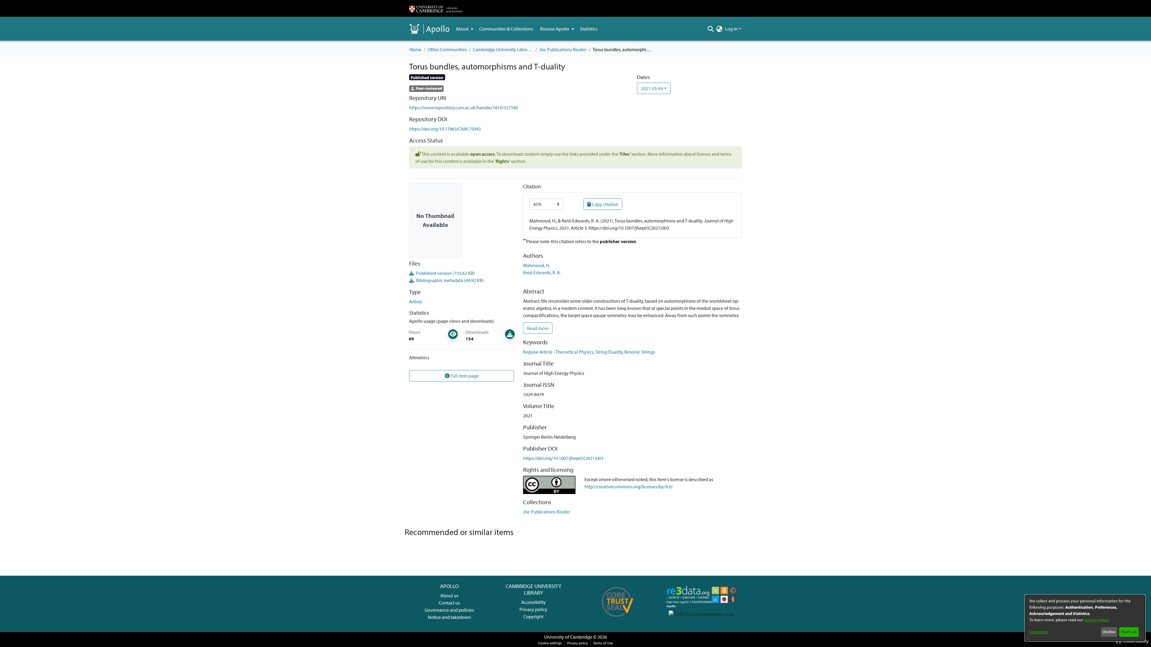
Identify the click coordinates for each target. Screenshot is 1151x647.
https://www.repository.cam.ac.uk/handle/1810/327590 (463, 107)
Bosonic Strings (639, 352)
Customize (1038, 631)
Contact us (449, 603)
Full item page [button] (464, 376)
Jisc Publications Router (562, 49)
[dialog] (1085, 618)
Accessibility (533, 602)
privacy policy (1096, 619)
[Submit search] (711, 28)
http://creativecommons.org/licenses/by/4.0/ (628, 487)
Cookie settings (550, 643)
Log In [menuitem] (731, 29)
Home (415, 49)
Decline (1108, 631)
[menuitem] (464, 29)
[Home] (435, 8)
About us (449, 595)
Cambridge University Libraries (503, 49)
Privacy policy (533, 609)
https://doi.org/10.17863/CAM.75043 (445, 129)
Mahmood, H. (536, 265)
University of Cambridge (568, 637)
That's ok (1129, 631)
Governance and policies (449, 610)
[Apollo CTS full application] (617, 619)
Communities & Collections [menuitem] (506, 29)
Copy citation (604, 204)
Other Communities (447, 49)
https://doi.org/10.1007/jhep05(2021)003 (563, 458)
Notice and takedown (449, 617)
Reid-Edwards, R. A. (542, 272)
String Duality (609, 352)
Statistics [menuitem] (588, 29)
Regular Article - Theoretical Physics (558, 352)
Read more (538, 328)
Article (415, 301)
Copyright (533, 616)
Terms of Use (603, 643)
